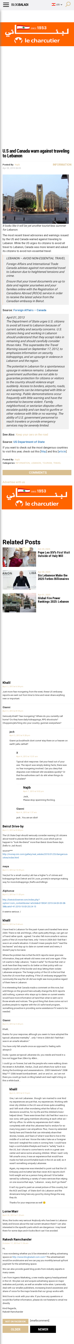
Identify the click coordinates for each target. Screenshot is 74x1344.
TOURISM (47, 463)
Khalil (6, 682)
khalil (6, 920)
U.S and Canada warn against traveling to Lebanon (36, 153)
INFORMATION (22, 463)
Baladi (47, 14)
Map (43, 451)
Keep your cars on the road (32, 434)
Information (62, 164)
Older (15, 1329)
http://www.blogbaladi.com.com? (29, 1257)
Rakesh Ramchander (17, 1239)
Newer (43, 1329)
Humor (22, 14)
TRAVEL (57, 463)
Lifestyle (8, 14)
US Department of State (29, 442)
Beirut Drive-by (13, 826)
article (62, 451)
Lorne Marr (10, 1211)
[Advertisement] (37, 107)
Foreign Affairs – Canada (29, 310)
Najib (17, 164)
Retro (35, 14)
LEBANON (36, 463)
